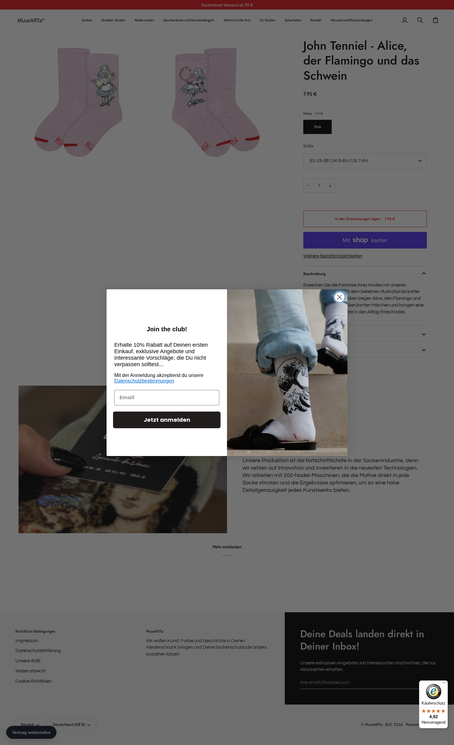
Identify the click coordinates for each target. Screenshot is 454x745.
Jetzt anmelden (167, 420)
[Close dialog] (339, 297)
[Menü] (444, 684)
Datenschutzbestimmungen (144, 380)
